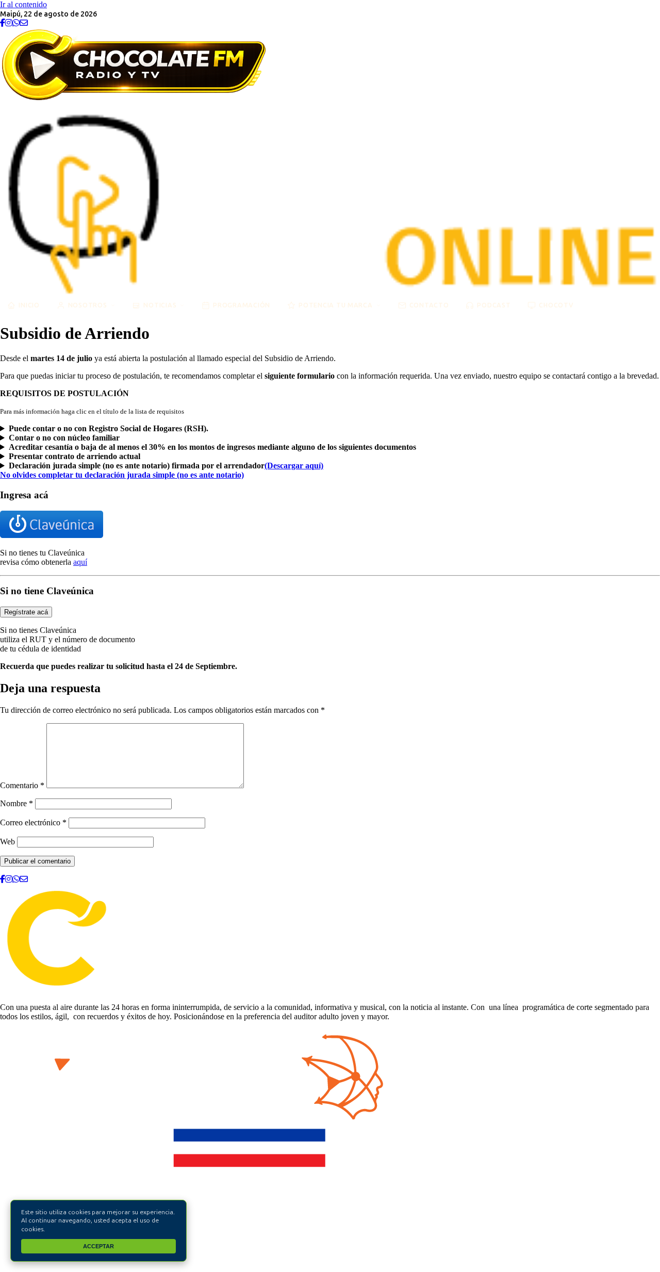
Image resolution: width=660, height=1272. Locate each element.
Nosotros (87, 305)
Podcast (493, 305)
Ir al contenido (23, 4)
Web (7, 841)
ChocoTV (556, 305)
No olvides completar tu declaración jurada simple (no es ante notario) (122, 474)
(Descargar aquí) (294, 465)
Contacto (429, 305)
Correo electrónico (33, 822)
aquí (80, 562)
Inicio (29, 305)
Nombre (16, 803)
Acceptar (98, 1246)
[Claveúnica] (51, 535)
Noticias (159, 305)
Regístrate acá (26, 612)
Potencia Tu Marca (336, 305)
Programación (241, 305)
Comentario (22, 785)
